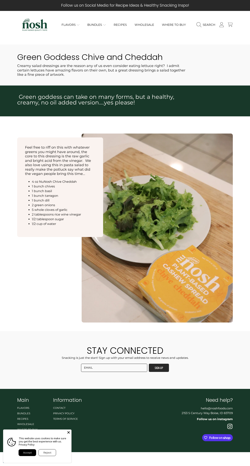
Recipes (22, 418)
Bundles (95, 25)
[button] (206, 24)
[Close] (69, 432)
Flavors (69, 25)
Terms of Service (65, 418)
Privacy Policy (63, 413)
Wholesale (25, 424)
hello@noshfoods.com (217, 408)
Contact (59, 407)
